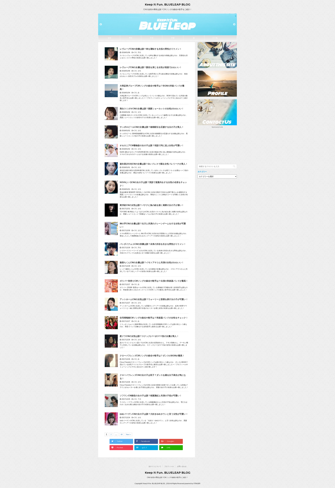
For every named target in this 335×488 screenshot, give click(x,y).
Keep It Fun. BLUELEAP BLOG (167, 4)
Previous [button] (100, 24)
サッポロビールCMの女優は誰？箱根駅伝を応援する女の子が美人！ (152, 127)
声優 (172, 38)
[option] (167, 24)
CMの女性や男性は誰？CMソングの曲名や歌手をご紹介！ (167, 477)
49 (121, 434)
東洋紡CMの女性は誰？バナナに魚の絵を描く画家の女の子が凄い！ (152, 205)
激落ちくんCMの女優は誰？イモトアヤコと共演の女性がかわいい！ (152, 262)
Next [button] (234, 24)
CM (135, 52)
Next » (128, 434)
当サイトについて (155, 466)
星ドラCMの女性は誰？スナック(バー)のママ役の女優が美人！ (149, 336)
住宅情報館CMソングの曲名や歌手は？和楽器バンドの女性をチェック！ (154, 318)
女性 (109, 38)
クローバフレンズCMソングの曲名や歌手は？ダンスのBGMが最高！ (152, 356)
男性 (130, 38)
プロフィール (169, 466)
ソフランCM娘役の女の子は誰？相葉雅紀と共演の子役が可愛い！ (151, 395)
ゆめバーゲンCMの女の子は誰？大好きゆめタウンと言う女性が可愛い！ (154, 414)
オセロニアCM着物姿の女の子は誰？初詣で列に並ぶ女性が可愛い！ (152, 145)
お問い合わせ (181, 466)
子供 (151, 38)
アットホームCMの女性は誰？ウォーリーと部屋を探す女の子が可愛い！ (154, 299)
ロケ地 (214, 38)
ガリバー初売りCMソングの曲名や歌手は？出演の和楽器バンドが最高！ (154, 281)
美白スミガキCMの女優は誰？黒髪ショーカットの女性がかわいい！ (152, 109)
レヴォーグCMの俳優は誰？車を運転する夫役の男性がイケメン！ (151, 49)
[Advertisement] (217, 145)
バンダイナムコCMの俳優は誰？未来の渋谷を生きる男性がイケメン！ (153, 244)
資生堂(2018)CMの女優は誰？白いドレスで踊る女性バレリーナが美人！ (154, 164)
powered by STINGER (192, 483)
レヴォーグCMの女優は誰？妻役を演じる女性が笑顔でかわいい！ (151, 67)
